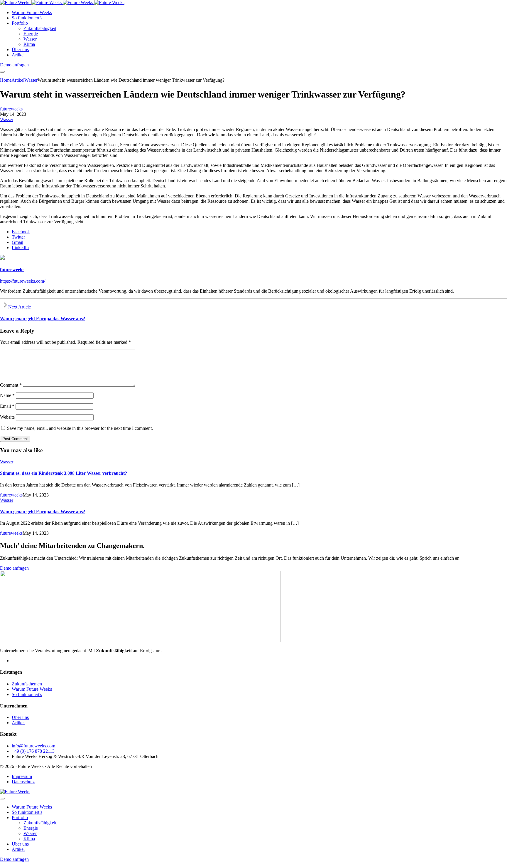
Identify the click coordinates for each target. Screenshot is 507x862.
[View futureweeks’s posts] (2, 258)
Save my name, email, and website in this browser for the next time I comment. (80, 428)
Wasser (6, 119)
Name (7, 395)
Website (7, 417)
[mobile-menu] (2, 72)
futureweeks (11, 108)
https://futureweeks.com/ (22, 281)
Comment (11, 385)
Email (7, 406)
